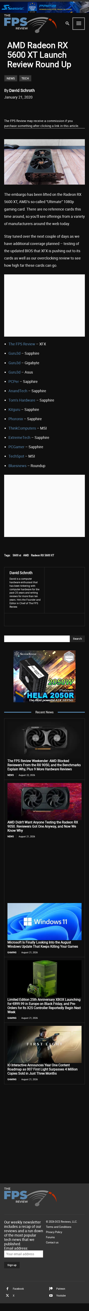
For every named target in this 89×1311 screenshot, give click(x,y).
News (11, 78)
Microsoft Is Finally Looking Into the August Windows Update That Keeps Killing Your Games (42, 944)
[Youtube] (51, 1295)
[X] (31, 107)
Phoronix (15, 418)
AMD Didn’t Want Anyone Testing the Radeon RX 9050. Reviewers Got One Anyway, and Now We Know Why (42, 826)
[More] (69, 107)
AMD (26, 555)
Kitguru (14, 409)
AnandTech (17, 390)
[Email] (50, 107)
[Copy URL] (59, 107)
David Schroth (22, 90)
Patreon (60, 1288)
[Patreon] (51, 1288)
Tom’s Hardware (21, 400)
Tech (25, 78)
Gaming (12, 952)
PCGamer (16, 446)
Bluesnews (17, 465)
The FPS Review (21, 343)
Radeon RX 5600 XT (42, 555)
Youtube (61, 1295)
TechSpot (16, 456)
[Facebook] (21, 107)
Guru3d (14, 353)
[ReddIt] (40, 107)
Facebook (18, 1288)
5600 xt (17, 555)
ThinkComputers (22, 428)
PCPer (13, 381)
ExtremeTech (19, 437)
